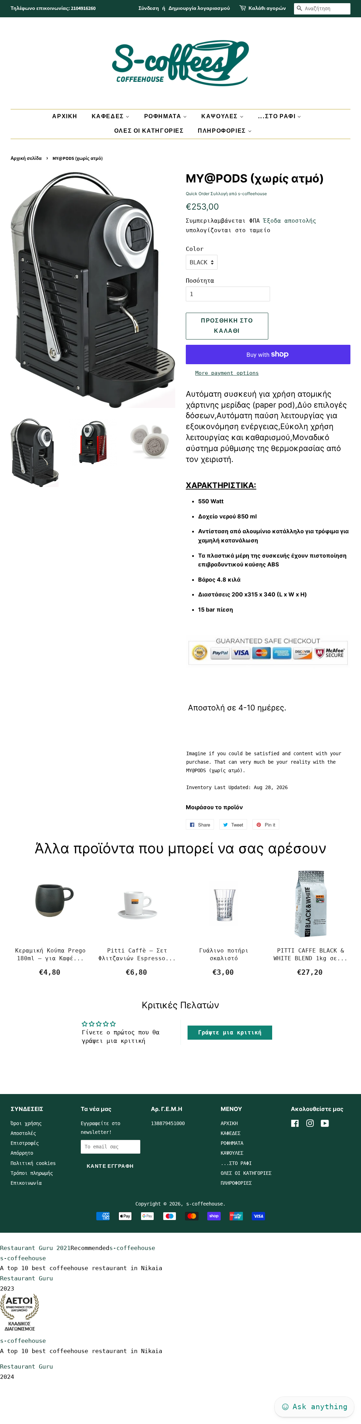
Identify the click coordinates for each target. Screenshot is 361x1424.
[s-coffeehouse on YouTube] (325, 1125)
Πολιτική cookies (33, 1163)
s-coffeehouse (204, 1204)
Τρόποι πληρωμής (32, 1173)
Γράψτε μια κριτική (230, 1032)
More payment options (227, 373)
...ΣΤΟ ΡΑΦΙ (277, 116)
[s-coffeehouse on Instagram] (310, 1125)
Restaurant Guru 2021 (35, 1247)
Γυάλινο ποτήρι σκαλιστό (224, 954)
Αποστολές (23, 1133)
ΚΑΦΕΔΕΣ (109, 116)
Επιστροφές (25, 1143)
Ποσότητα (200, 280)
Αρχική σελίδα (26, 158)
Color (194, 248)
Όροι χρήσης (26, 1123)
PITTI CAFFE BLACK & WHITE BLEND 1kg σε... (311, 954)
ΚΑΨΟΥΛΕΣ (220, 116)
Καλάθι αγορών (267, 8)
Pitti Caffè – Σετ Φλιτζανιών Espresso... (137, 954)
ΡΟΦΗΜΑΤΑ (163, 116)
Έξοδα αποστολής (289, 220)
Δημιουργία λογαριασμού (199, 8)
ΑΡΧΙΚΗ (65, 116)
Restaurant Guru (26, 1278)
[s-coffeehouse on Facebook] (295, 1125)
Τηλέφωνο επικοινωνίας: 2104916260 (53, 8)
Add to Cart (50, 972)
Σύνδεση (149, 8)
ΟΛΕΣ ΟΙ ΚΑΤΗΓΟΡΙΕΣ (149, 131)
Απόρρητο (22, 1153)
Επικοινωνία (26, 1183)
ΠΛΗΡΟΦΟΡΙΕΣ (222, 131)
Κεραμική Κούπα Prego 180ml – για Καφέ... (50, 954)
